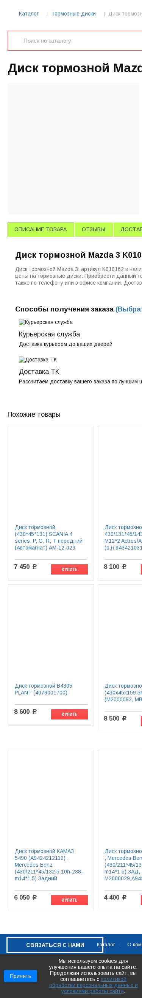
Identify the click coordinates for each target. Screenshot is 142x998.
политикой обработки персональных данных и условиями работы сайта (93, 985)
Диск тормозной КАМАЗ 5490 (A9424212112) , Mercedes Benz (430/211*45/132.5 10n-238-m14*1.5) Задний (49, 864)
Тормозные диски (73, 14)
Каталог (29, 14)
